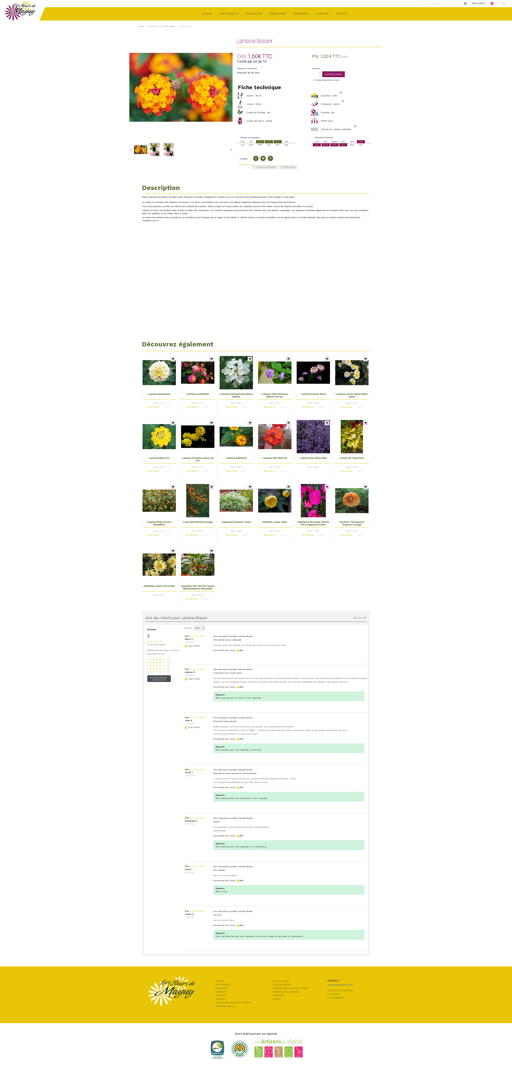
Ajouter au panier (333, 74)
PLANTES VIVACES (281, 985)
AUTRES (277, 999)
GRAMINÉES (278, 995)
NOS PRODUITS (223, 985)
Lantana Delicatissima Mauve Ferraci (275, 395)
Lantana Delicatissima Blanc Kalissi (236, 395)
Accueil (207, 13)
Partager (256, 158)
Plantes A (277, 981)
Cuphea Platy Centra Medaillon (159, 523)
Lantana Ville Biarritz (274, 458)
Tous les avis (360, 617)
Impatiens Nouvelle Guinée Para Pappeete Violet (313, 523)
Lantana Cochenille (197, 394)
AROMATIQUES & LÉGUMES (286, 992)
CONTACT (220, 999)
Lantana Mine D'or (159, 458)
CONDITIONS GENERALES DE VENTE (233, 1003)
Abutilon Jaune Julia (275, 522)
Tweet (263, 158)
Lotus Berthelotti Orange (198, 522)
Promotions (277, 13)
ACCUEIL (220, 981)
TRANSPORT (222, 988)
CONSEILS (220, 992)
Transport (301, 13)
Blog (503, 4)
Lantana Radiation (236, 458)
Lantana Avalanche (159, 394)
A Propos (322, 13)
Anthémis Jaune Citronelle (159, 586)
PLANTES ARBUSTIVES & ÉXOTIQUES (290, 988)
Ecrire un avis (288, 167)
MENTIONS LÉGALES (225, 1006)
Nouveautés (254, 13)
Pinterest (270, 158)
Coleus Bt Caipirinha (352, 458)
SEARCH (465, 3)
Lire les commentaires (266, 167)
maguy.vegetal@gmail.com (340, 985)
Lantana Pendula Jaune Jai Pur (198, 459)
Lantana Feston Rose (313, 394)
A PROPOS (221, 995)
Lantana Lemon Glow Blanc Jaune (352, 395)
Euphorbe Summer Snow (236, 522)
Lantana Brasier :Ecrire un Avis (159, 678)
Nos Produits (229, 13)
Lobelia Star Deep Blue (313, 458)
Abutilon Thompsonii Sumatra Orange (352, 523)
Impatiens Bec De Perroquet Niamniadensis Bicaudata (197, 587)
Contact (342, 13)
